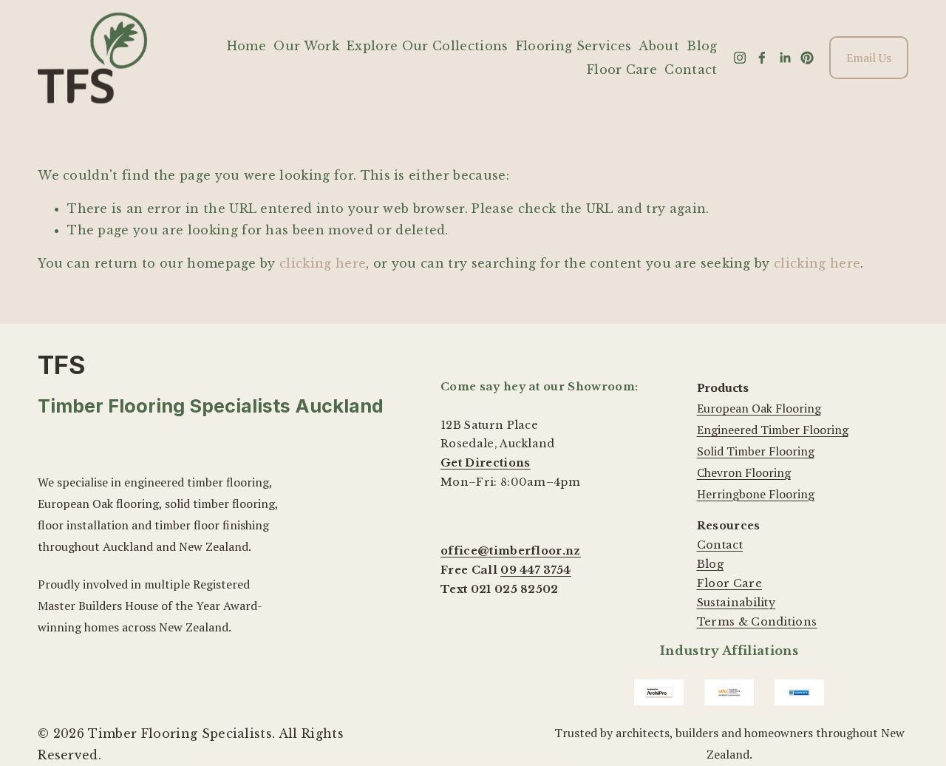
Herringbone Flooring (755, 494)
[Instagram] (739, 57)
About (659, 45)
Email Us (868, 58)
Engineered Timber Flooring (772, 429)
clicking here (322, 263)
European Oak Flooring (759, 408)
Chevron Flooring (744, 472)
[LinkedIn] (784, 57)
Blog (702, 45)
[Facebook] (762, 57)
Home (246, 45)
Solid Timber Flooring (755, 451)
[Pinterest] (807, 57)
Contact (690, 69)
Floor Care (622, 69)
